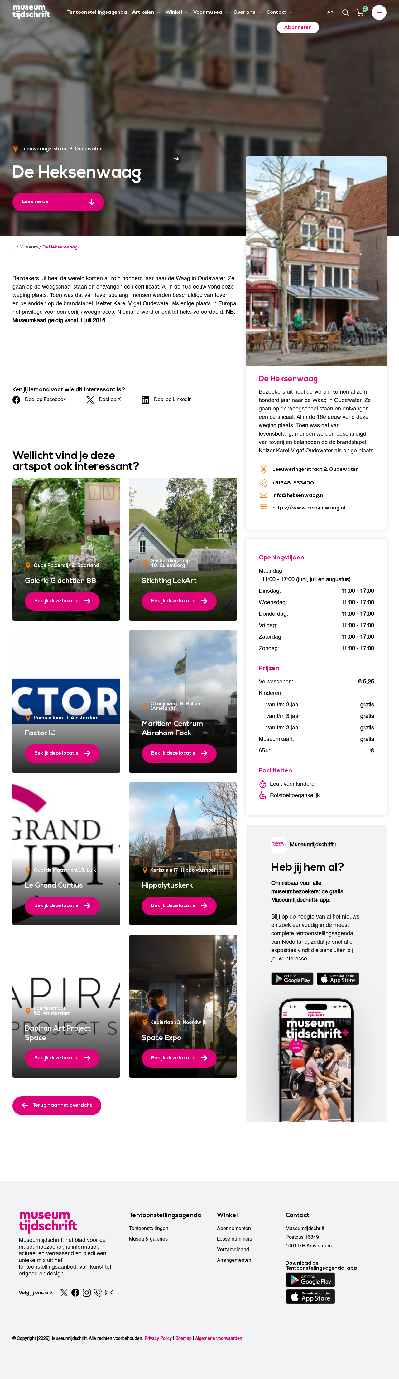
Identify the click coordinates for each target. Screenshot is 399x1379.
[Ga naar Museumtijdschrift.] (13, 247)
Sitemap (183, 1338)
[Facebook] (75, 1293)
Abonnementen (234, 1228)
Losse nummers (234, 1239)
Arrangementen (234, 1260)
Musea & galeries (148, 1239)
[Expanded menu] (379, 12)
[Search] (345, 12)
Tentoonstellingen (148, 1228)
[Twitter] (64, 1293)
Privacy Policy (158, 1338)
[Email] (109, 1293)
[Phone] (98, 1293)
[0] (360, 12)
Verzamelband (233, 1250)
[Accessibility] (330, 12)
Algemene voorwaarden (218, 1338)
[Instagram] (87, 1293)
